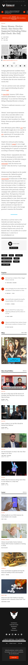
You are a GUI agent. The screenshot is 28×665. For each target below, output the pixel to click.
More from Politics (7, 371)
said (7, 90)
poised (14, 144)
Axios (11, 255)
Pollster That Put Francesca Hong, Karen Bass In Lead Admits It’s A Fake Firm (13, 480)
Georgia (16, 258)
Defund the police (7, 258)
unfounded (4, 163)
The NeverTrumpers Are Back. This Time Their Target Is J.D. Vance (13, 452)
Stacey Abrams (6, 264)
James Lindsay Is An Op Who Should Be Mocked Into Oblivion (12, 424)
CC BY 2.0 (15, 60)
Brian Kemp (19, 255)
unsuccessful (5, 179)
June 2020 (6, 94)
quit (21, 128)
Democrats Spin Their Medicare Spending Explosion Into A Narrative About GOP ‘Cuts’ (13, 598)
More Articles (14, 247)
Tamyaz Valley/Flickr (8, 60)
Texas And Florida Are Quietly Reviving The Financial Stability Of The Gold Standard (12, 571)
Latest (3, 492)
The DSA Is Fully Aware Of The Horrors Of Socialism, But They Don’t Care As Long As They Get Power (12, 395)
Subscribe (14, 657)
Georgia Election (6, 261)
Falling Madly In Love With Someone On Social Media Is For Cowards (12, 516)
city (2, 134)
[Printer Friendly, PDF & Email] (24, 66)
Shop (3, 333)
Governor (16, 261)
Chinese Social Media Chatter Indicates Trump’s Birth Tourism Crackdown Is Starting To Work (13, 543)
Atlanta (4, 255)
